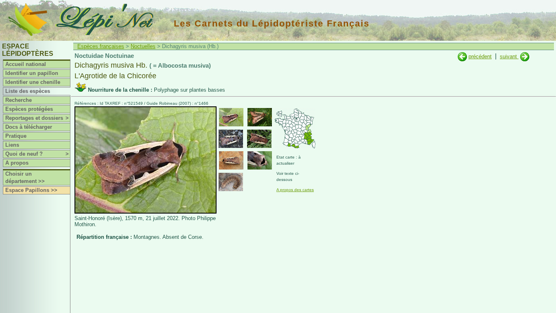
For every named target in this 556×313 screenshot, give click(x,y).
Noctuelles (143, 46)
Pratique (15, 136)
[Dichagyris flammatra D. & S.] (462, 56)
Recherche (18, 100)
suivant (509, 56)
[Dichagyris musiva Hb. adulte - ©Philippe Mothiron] (231, 117)
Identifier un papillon (31, 73)
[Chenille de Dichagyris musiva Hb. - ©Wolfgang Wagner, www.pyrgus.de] (231, 182)
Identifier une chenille (32, 82)
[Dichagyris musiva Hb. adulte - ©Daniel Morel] (231, 139)
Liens (12, 145)
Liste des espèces (27, 91)
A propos (16, 163)
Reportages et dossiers (37, 118)
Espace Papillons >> (31, 190)
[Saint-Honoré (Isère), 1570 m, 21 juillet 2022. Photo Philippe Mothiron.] (145, 212)
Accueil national (25, 64)
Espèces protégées (29, 109)
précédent (480, 56)
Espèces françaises (100, 46)
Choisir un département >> (25, 177)
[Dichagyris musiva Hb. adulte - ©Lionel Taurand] (231, 160)
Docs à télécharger (28, 127)
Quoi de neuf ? (37, 154)
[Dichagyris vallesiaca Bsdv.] (525, 56)
